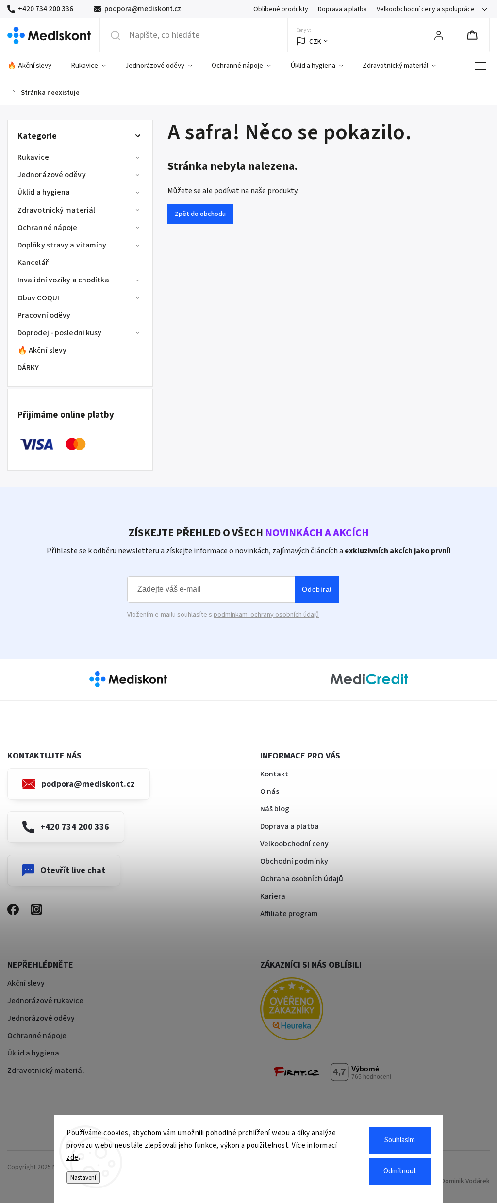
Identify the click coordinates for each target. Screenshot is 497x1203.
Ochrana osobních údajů (301, 878)
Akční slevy (26, 983)
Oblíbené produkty (280, 9)
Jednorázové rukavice (45, 1000)
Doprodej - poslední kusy (59, 333)
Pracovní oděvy (43, 315)
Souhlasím (399, 1140)
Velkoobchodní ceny (294, 844)
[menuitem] (34, 66)
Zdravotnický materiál (56, 210)
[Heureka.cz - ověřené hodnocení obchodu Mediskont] (306, 1010)
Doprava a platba (342, 9)
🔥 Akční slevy (41, 350)
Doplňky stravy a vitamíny (62, 245)
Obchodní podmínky (294, 861)
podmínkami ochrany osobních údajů (266, 615)
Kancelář (33, 262)
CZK (315, 41)
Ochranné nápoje (47, 227)
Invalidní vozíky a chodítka (63, 280)
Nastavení (83, 1177)
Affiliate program (289, 913)
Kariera (272, 896)
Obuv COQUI (38, 298)
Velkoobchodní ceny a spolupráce (426, 9)
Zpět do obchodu (200, 214)
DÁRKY (28, 368)
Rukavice (33, 157)
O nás (269, 791)
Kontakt (274, 774)
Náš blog (274, 809)
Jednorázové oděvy (51, 174)
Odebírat (317, 589)
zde (72, 1158)
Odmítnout (399, 1171)
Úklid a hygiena (43, 192)
